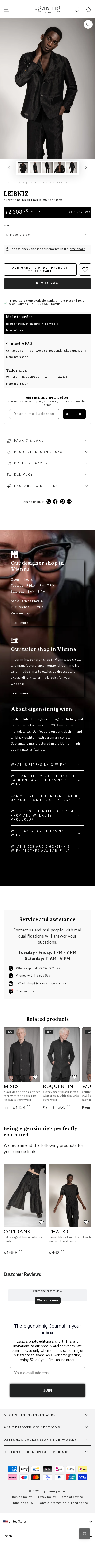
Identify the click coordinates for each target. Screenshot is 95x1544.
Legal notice (79, 1503)
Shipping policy (23, 1503)
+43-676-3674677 (46, 968)
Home (8, 183)
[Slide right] (85, 168)
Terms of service (72, 1496)
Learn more (19, 623)
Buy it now (47, 283)
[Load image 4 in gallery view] (59, 167)
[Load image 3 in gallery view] (47, 167)
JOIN (47, 1390)
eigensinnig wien (53, 1491)
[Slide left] (9, 168)
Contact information (52, 1503)
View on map (20, 613)
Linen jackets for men (34, 183)
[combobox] (47, 1521)
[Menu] (6, 10)
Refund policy (22, 1496)
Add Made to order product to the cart (40, 269)
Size (7, 225)
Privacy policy (46, 1496)
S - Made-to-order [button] (18, 234)
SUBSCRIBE (74, 414)
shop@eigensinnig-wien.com (48, 983)
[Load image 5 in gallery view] (71, 167)
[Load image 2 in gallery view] (35, 167)
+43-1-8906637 (39, 975)
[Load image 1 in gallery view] (23, 167)
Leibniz (62, 183)
